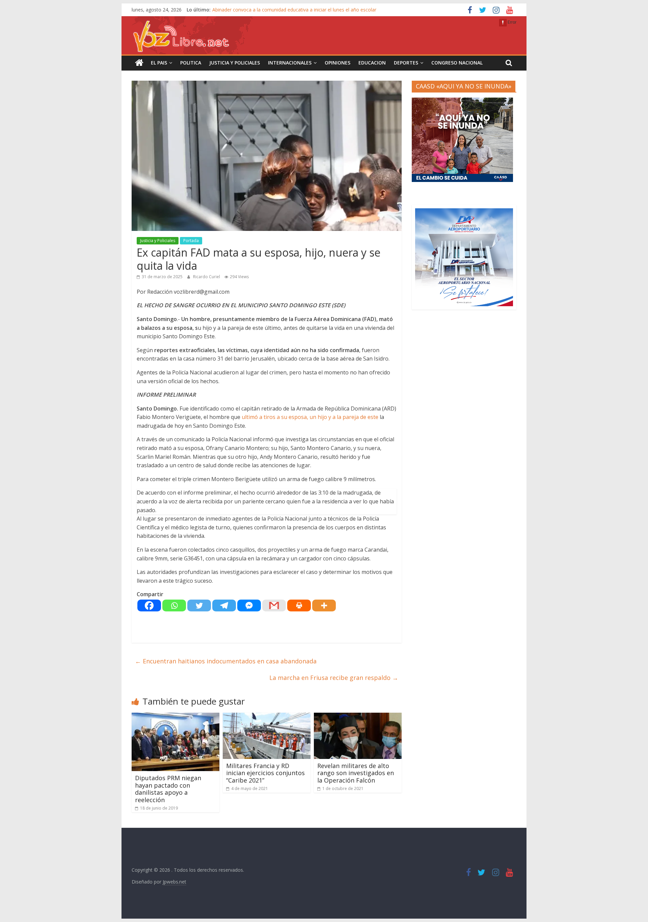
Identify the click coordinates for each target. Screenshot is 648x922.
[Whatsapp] (174, 605)
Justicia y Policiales (234, 62)
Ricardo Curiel (207, 277)
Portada (191, 240)
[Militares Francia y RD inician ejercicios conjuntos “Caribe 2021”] (266, 716)
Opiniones (337, 62)
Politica (190, 62)
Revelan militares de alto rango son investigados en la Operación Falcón (355, 773)
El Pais (159, 62)
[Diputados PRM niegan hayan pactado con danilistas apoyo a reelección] (175, 716)
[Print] (299, 605)
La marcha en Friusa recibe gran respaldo (333, 678)
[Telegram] (224, 605)
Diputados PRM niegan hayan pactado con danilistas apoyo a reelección (168, 789)
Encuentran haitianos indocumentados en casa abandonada (226, 661)
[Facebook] (149, 605)
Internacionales (290, 62)
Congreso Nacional (457, 62)
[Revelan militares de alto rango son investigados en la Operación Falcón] (358, 716)
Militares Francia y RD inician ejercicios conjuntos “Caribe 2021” (265, 773)
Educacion (372, 62)
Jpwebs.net (174, 881)
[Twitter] (199, 605)
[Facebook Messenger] (249, 605)
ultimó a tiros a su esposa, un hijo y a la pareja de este (310, 417)
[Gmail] (274, 605)
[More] (324, 605)
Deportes (406, 62)
